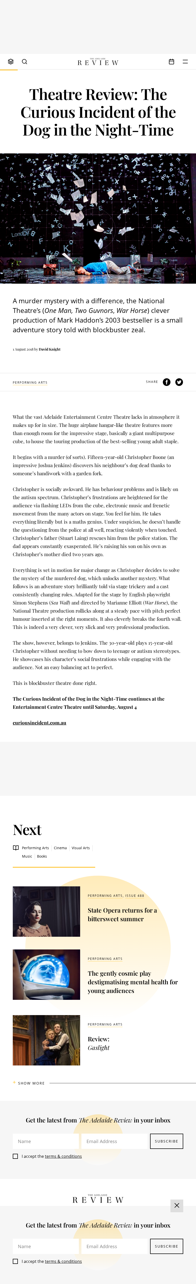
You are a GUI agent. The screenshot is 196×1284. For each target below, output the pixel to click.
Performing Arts (30, 382)
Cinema (60, 847)
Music (27, 856)
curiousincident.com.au (39, 722)
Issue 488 (134, 895)
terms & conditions (63, 1156)
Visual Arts (81, 847)
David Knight (49, 349)
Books (42, 856)
